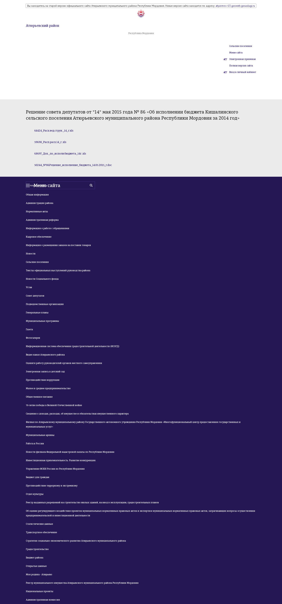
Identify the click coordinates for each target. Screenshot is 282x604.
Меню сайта (235, 52)
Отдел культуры (35, 494)
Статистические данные (39, 524)
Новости (30, 253)
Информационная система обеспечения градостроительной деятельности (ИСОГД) (72, 346)
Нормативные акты (37, 211)
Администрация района (39, 203)
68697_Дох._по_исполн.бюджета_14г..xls (60, 153)
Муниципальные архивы (40, 435)
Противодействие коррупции (42, 380)
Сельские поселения (240, 46)
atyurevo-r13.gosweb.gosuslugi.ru (235, 5)
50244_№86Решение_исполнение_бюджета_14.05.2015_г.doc (73, 165)
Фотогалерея (33, 338)
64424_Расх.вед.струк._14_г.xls (53, 130)
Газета (29, 329)
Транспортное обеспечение (41, 532)
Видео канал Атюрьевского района (45, 354)
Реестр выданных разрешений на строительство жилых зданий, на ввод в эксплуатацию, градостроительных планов (92, 502)
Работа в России (35, 443)
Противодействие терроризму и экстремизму (52, 485)
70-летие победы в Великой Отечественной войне (54, 405)
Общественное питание (39, 397)
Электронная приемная (242, 59)
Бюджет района (34, 557)
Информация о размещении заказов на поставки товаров (58, 245)
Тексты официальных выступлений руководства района (58, 270)
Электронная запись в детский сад (45, 371)
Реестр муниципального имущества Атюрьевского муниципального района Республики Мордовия (82, 583)
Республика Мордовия (141, 33)
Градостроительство (37, 549)
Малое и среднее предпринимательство (48, 388)
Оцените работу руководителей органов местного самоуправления (64, 363)
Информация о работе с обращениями (47, 228)
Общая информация (37, 194)
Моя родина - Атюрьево (39, 574)
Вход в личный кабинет (242, 72)
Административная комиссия (43, 599)
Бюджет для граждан (37, 477)
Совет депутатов (35, 295)
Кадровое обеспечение (38, 236)
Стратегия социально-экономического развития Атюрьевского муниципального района (76, 540)
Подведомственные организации (45, 304)
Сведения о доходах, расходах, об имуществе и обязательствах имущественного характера (77, 413)
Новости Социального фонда (42, 279)
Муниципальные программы (42, 321)
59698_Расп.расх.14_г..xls (50, 142)
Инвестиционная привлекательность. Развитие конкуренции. (61, 460)
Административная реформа (42, 220)
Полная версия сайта (241, 65)
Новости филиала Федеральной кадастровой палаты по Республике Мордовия (70, 452)
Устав (29, 287)
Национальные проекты (39, 591)
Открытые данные (36, 566)
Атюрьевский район (42, 26)
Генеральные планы (37, 312)
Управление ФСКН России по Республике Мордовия (55, 469)
